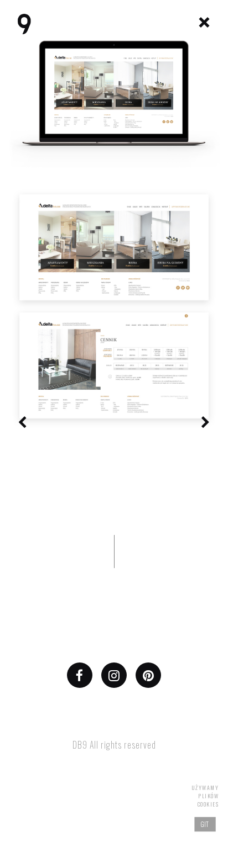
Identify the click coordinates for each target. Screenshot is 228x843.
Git (205, 824)
